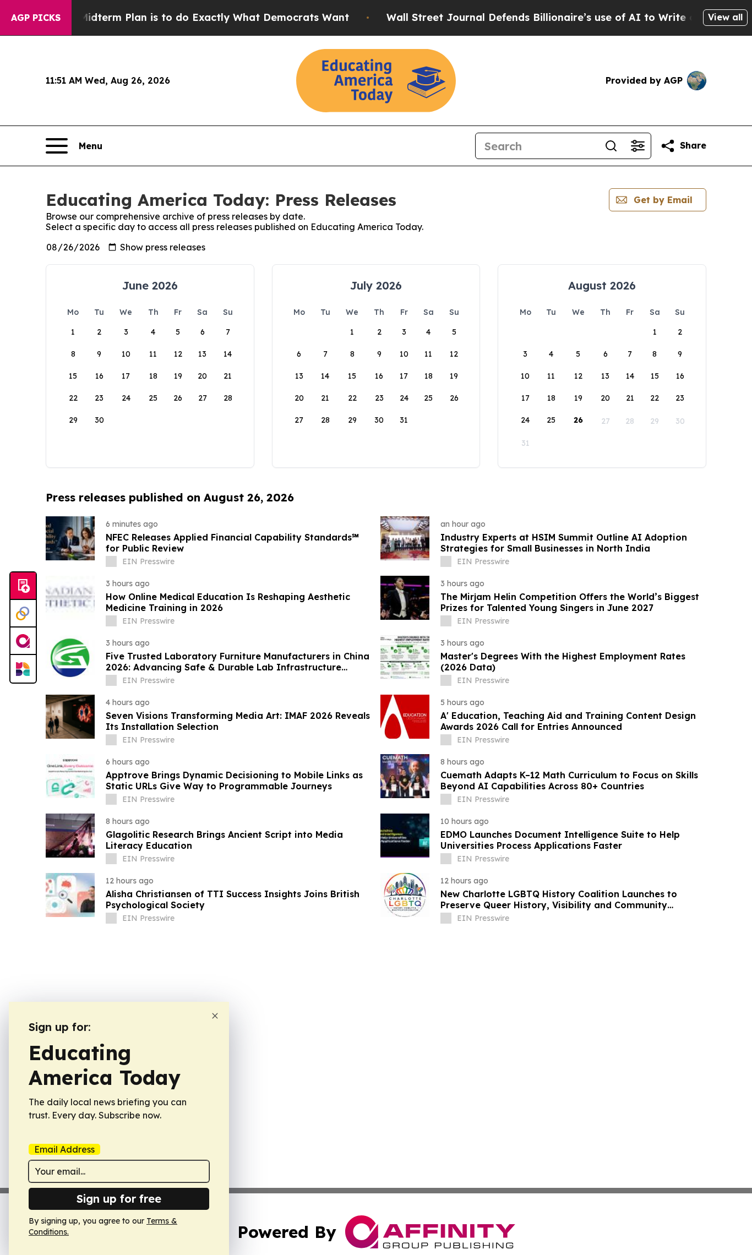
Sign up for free (119, 1198)
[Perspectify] (23, 614)
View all (725, 17)
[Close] (215, 1016)
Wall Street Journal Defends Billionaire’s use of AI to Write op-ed (553, 17)
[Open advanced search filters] (637, 146)
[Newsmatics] (23, 669)
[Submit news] (23, 586)
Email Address (64, 1149)
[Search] (611, 146)
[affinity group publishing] (23, 641)
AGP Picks (36, 17)
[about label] (111, 561)
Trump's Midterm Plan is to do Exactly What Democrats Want (192, 17)
